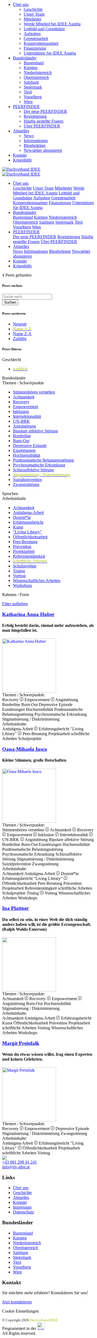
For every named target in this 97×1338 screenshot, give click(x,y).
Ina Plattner (15, 908)
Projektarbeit (23, 551)
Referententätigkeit (29, 556)
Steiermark (33, 87)
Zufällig (19, 338)
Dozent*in (22, 517)
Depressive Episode (30, 445)
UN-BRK (21, 421)
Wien (28, 101)
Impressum (22, 1207)
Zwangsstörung (26, 484)
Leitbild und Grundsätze (44, 28)
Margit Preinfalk (20, 1043)
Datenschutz (23, 1212)
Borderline (22, 435)
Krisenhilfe (22, 160)
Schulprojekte (24, 566)
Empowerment (25, 406)
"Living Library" (27, 532)
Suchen (10, 302)
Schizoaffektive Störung (33, 470)
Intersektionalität (27, 416)
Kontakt (20, 155)
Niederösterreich (38, 72)
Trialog (19, 571)
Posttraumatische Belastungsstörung (43, 460)
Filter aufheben (15, 603)
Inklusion (21, 411)
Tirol (28, 92)
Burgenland (34, 62)
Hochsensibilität (26, 455)
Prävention (22, 546)
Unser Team (34, 14)
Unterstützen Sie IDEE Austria (50, 53)
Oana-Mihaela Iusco (24, 749)
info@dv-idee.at (16, 1167)
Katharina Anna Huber (28, 614)
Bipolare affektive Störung (35, 431)
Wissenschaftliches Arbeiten (36, 580)
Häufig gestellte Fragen (43, 121)
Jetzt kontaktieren (17, 1302)
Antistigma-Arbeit (28, 512)
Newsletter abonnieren (43, 150)
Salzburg (31, 82)
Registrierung (35, 116)
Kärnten (30, 67)
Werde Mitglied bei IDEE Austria (52, 24)
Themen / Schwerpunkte (23, 383)
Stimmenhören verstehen (34, 392)
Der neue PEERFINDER (45, 111)
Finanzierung (35, 48)
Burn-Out (21, 440)
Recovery (21, 401)
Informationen (36, 140)
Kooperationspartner (41, 43)
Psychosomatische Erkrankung (39, 465)
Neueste (20, 324)
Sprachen (10, 493)
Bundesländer (24, 58)
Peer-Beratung (25, 541)
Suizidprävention (27, 479)
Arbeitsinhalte (14, 498)
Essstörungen (24, 450)
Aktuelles (21, 131)
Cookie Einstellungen (20, 1311)
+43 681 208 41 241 (19, 1162)
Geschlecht (11, 359)
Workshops (22, 585)
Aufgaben (32, 33)
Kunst (18, 527)
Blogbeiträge (35, 145)
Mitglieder (32, 19)
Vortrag (19, 575)
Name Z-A (22, 333)
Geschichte (33, 9)
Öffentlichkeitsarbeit (30, 536)
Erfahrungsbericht (28, 522)
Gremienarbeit (36, 38)
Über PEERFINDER (42, 126)
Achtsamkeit (23, 397)
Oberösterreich (36, 77)
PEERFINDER (26, 106)
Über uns (21, 4)
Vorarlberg (33, 97)
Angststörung (24, 426)
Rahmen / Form (15, 594)
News (29, 135)
